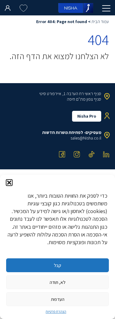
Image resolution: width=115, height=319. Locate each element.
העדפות (57, 299)
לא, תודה (57, 282)
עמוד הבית (100, 21)
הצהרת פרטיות (56, 311)
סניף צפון (93, 99)
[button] (9, 183)
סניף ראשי (93, 93)
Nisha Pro (86, 116)
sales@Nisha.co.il (86, 138)
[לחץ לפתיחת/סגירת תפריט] (106, 8)
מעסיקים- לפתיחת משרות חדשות (71, 132)
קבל (57, 265)
